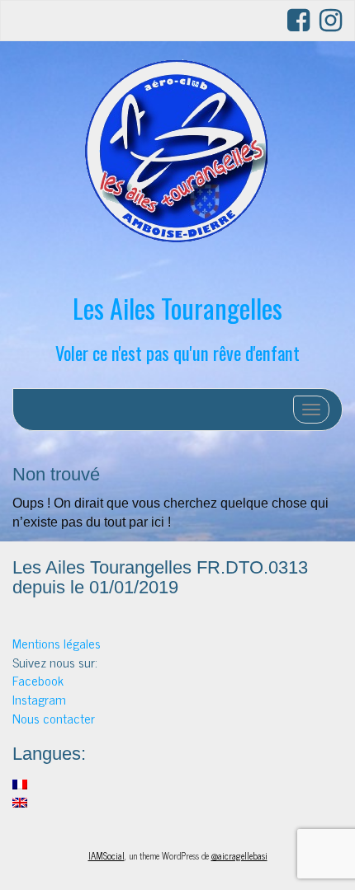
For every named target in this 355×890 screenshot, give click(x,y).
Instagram (39, 699)
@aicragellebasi (239, 855)
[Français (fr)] (19, 782)
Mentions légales (56, 642)
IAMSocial (106, 855)
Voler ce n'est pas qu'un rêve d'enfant (177, 352)
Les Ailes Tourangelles (177, 307)
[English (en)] (19, 800)
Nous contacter (53, 717)
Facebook (38, 680)
